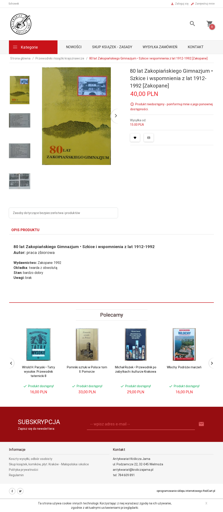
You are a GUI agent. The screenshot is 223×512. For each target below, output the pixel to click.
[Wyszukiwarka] (189, 24)
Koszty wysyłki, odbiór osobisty (30, 459)
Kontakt (196, 47)
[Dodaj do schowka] (135, 137)
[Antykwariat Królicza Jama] (21, 24)
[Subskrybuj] (201, 424)
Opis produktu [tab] (25, 230)
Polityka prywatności (23, 469)
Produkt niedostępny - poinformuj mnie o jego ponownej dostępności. (171, 106)
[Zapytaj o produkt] (149, 137)
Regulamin (16, 475)
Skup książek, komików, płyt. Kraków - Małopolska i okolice (49, 464)
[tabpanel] (111, 268)
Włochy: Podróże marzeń (184, 367)
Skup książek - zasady (112, 47)
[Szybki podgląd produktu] (52, 330)
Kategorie (29, 47)
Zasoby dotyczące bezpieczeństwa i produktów (46, 213)
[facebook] (12, 491)
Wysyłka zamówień (160, 47)
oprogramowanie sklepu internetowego (179, 490)
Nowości (74, 47)
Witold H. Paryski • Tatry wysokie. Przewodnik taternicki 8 (38, 371)
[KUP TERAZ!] (52, 352)
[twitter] (20, 491)
